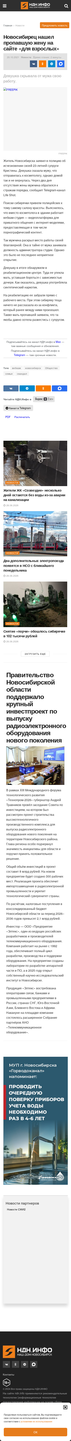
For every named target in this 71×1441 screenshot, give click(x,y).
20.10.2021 (13, 57)
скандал (22, 373)
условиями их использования (36, 1421)
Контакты (8, 1374)
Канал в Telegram (19, 408)
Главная (7, 25)
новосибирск (33, 368)
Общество (51, 368)
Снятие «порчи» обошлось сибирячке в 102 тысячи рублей (34, 633)
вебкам (16, 368)
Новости (19, 25)
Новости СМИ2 (16, 1209)
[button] (65, 1407)
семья (9, 373)
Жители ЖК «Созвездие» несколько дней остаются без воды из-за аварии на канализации (34, 495)
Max (58, 342)
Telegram (19, 355)
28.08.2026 (11, 505)
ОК (35, 1432)
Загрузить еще (35, 653)
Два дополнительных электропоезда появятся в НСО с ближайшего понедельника (33, 565)
